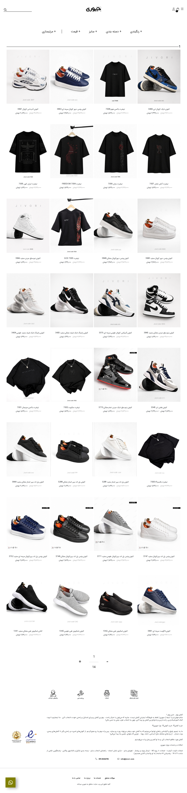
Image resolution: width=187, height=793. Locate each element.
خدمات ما (97, 778)
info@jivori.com (127, 759)
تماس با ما (76, 778)
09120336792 (104, 759)
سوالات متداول (110, 778)
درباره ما (87, 778)
